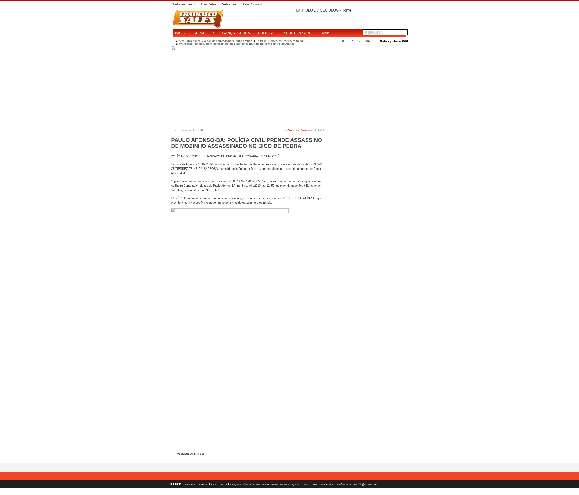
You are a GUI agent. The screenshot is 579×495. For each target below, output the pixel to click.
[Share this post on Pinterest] (266, 454)
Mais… (328, 33)
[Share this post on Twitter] (235, 454)
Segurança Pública (231, 33)
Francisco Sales (297, 130)
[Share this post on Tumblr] (314, 454)
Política (265, 33)
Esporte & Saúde (298, 33)
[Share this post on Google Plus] (251, 454)
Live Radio (208, 4)
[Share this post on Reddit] (298, 454)
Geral (199, 33)
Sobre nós (229, 4)
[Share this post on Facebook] (219, 454)
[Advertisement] (369, 77)
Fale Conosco (252, 4)
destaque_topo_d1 (191, 130)
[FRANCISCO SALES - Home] (323, 10)
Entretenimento (184, 4)
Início (180, 33)
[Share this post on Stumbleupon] (282, 454)
